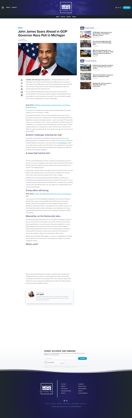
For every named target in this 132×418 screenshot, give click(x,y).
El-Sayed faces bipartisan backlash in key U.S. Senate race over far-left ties (103, 67)
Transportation (66, 391)
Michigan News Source (47, 388)
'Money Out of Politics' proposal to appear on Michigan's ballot (103, 75)
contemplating (62, 143)
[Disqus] (47, 325)
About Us (48, 403)
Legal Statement (75, 403)
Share (22, 80)
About (8, 7)
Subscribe (126, 7)
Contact (14, 7)
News (57, 16)
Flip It (22, 92)
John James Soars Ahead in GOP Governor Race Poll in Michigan (66, 7)
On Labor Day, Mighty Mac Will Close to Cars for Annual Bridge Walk (102, 43)
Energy (63, 386)
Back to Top (83, 403)
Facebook (116, 7)
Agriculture (82, 386)
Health (80, 391)
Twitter (118, 7)
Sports (69, 16)
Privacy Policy (66, 403)
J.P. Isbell (22, 39)
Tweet (22, 83)
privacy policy (85, 366)
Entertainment (83, 393)
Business (81, 384)
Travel (74, 16)
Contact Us (59, 403)
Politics (63, 16)
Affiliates (53, 403)
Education (64, 388)
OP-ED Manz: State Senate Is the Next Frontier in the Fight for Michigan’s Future (102, 34)
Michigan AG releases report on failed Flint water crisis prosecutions (102, 85)
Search (120, 7)
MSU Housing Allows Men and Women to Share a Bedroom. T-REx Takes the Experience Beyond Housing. (103, 52)
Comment (22, 95)
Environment (82, 388)
